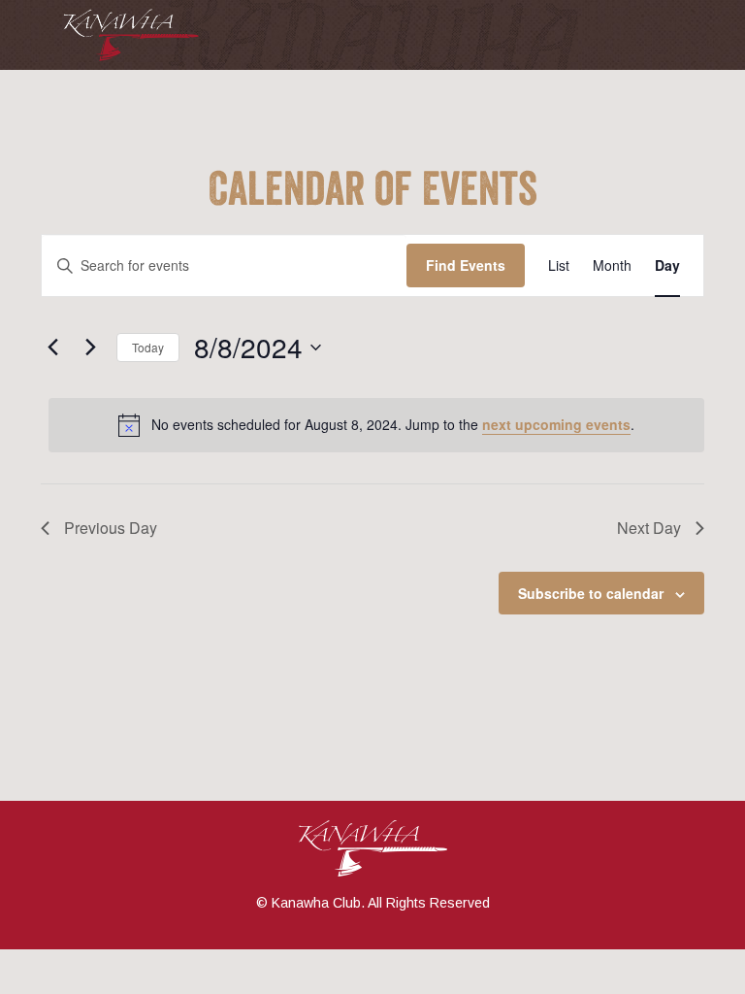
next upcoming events (556, 424)
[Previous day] (52, 347)
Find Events (465, 265)
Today (148, 347)
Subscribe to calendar (591, 593)
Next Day (649, 527)
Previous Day (110, 527)
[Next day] (90, 347)
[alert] (376, 425)
